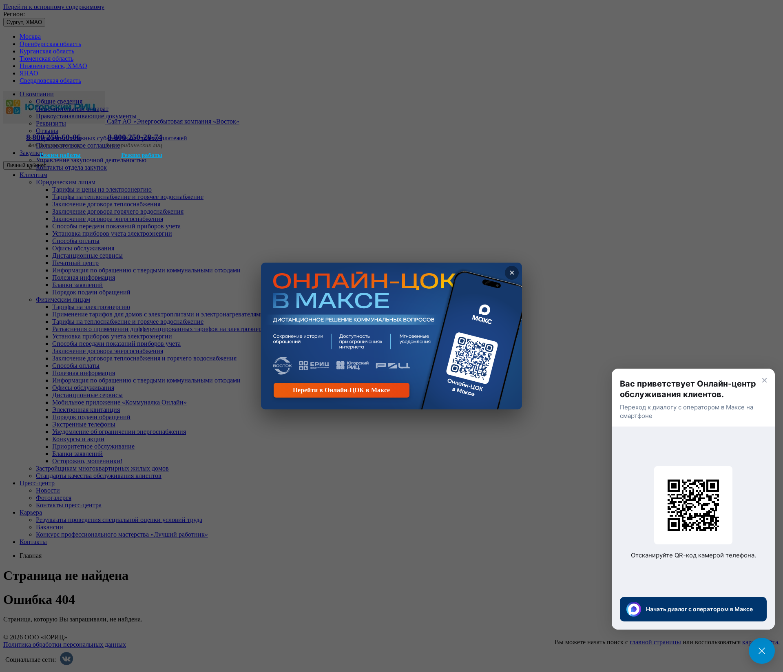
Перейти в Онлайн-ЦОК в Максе (341, 390)
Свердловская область (50, 80)
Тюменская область (46, 58)
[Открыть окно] (762, 651)
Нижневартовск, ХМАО (53, 65)
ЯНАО (29, 73)
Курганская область (47, 51)
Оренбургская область (50, 43)
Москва (30, 36)
